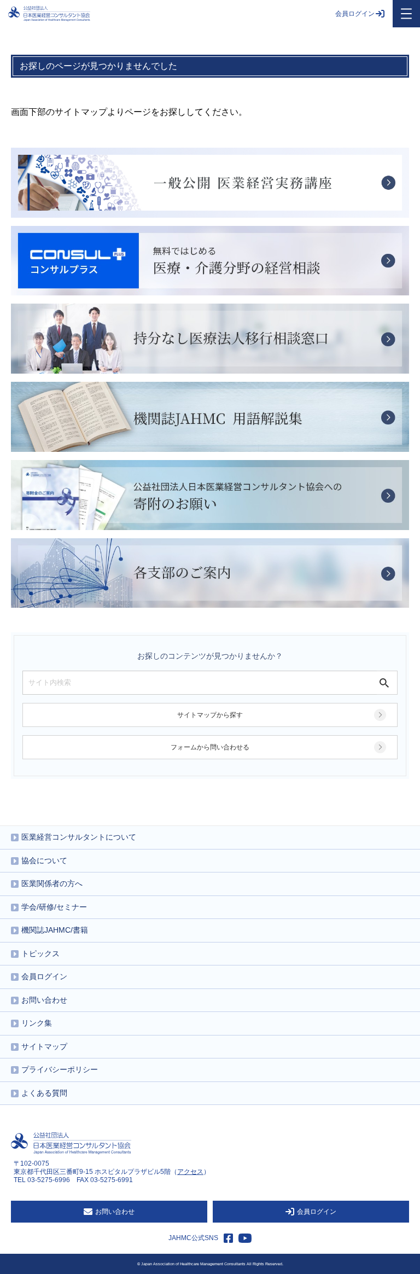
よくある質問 (44, 1093)
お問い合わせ (44, 1000)
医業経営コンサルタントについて (78, 837)
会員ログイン (355, 14)
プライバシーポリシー (59, 1069)
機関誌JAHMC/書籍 (54, 930)
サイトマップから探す (210, 715)
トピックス (40, 953)
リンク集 (36, 1023)
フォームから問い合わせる (210, 747)
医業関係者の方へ (52, 883)
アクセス (190, 1172)
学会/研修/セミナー (54, 907)
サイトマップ (44, 1046)
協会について (44, 860)
